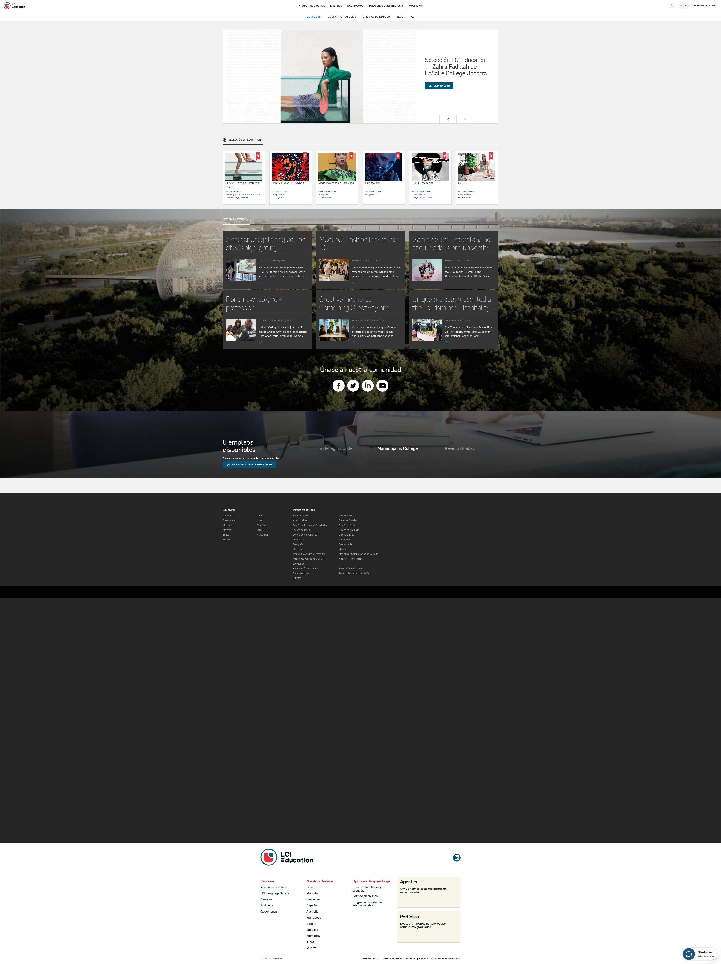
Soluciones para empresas (386, 5)
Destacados (355, 5)
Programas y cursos (311, 5)
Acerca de (416, 5)
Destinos (336, 5)
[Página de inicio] (286, 864)
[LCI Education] (14, 5)
